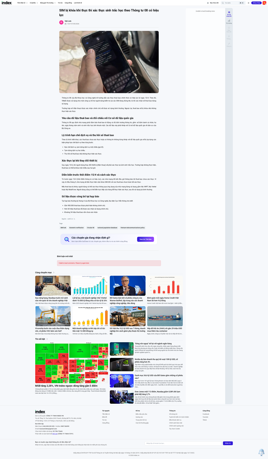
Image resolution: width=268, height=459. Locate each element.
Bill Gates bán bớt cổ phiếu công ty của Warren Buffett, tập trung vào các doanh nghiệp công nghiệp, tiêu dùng (126, 300)
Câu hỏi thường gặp (142, 423)
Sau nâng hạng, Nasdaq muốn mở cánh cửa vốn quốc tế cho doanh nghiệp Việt (51, 299)
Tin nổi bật (40, 339)
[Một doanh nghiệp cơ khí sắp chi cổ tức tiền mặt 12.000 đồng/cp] (90, 316)
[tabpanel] (205, 206)
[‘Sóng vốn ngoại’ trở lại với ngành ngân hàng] (122, 349)
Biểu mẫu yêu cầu (141, 414)
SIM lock (63, 228)
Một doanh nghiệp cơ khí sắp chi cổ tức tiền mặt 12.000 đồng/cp (89, 329)
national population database (107, 228)
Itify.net (54, 434)
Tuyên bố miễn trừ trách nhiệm (179, 417)
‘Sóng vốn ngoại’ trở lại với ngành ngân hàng (153, 343)
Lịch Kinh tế (78, 3)
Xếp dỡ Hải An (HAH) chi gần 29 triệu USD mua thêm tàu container (164, 329)
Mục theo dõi (214, 3)
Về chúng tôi (173, 414)
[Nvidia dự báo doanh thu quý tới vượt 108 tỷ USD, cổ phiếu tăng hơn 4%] (122, 364)
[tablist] (229, 29)
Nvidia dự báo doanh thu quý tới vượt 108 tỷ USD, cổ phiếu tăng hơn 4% (156, 360)
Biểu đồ (104, 417)
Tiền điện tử (106, 414)
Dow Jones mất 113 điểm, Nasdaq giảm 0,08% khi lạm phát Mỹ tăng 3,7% (157, 393)
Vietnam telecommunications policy (133, 228)
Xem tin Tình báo (145, 239)
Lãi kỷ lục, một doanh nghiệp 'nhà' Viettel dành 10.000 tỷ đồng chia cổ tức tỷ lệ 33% (90, 299)
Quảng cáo (139, 417)
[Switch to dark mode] (248, 3)
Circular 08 (90, 228)
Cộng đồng (68, 3)
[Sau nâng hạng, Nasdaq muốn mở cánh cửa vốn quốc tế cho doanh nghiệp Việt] (53, 286)
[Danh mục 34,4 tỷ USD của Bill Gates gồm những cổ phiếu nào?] (122, 380)
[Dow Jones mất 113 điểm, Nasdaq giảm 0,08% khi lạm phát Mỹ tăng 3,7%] (122, 397)
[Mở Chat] (261, 452)
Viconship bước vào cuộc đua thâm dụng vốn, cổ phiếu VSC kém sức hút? (52, 329)
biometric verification (76, 228)
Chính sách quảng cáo (176, 426)
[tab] (229, 14)
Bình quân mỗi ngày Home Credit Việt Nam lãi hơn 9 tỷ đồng (163, 299)
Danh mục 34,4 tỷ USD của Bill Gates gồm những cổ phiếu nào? (159, 376)
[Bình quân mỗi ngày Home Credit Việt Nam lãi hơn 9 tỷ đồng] (165, 286)
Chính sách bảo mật (175, 423)
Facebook (206, 414)
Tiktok (205, 420)
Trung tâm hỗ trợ (141, 420)
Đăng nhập (256, 3)
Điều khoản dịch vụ (175, 420)
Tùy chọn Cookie (174, 429)
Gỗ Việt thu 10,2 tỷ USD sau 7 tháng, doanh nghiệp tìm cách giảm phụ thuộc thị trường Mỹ (127, 331)
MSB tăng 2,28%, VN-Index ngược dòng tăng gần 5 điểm (66, 385)
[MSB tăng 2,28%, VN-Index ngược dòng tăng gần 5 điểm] (71, 362)
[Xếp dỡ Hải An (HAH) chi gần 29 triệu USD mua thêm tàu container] (165, 316)
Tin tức (60, 3)
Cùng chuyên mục (43, 272)
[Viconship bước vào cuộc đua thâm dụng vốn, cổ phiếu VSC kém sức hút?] (53, 316)
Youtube (205, 417)
